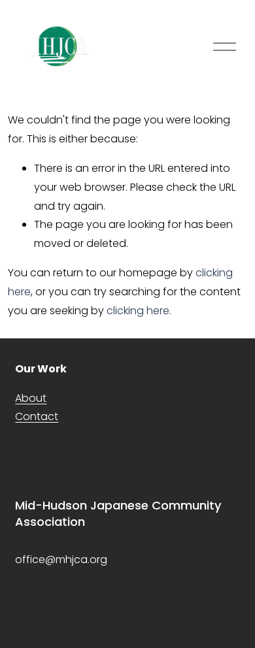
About (30, 398)
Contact (36, 416)
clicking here (138, 310)
